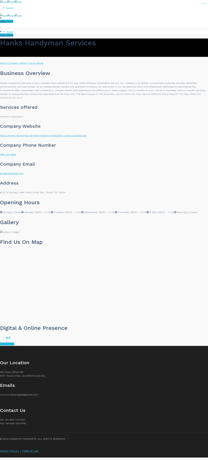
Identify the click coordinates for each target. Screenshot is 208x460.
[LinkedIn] (7, 337)
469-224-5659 (8, 154)
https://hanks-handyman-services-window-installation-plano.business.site (43, 135)
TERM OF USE (30, 451)
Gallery (24, 63)
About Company (9, 63)
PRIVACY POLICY (9, 451)
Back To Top (7, 344)
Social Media (36, 63)
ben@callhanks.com (12, 173)
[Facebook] (10, 337)
